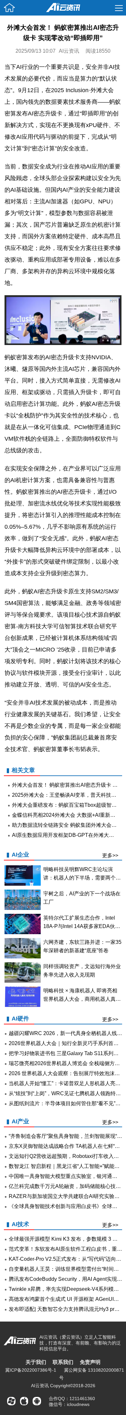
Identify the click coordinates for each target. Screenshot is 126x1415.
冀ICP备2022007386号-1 (30, 1370)
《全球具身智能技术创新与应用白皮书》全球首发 (65, 1206)
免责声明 (90, 1362)
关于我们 (36, 1362)
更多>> (110, 855)
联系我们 (63, 1362)
